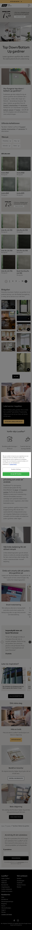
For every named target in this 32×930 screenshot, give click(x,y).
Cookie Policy (13, 464)
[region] (16, 465)
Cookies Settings (16, 469)
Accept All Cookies (16, 474)
